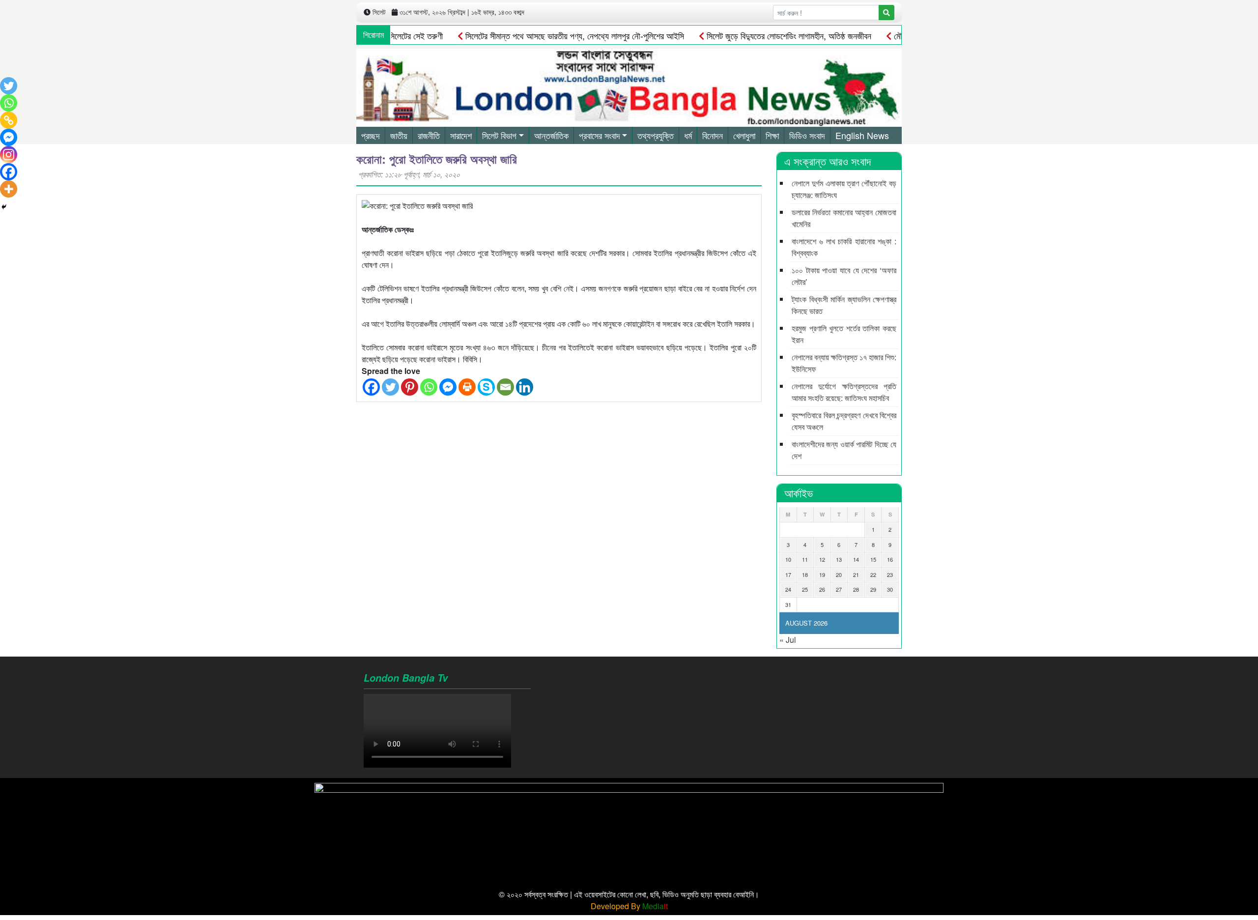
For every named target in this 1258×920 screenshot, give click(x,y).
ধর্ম (688, 135)
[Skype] (486, 387)
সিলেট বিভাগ (499, 135)
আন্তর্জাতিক (551, 135)
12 (822, 559)
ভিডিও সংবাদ (807, 135)
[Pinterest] (409, 387)
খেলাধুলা (744, 135)
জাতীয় (398, 135)
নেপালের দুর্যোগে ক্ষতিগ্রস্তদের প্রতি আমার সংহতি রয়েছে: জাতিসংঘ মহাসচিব (844, 391)
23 (890, 574)
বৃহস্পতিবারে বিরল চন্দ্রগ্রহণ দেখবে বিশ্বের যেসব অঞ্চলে (844, 420)
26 (822, 589)
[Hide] (4, 207)
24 (788, 589)
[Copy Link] (8, 120)
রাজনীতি (429, 135)
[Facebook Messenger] (448, 387)
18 (805, 574)
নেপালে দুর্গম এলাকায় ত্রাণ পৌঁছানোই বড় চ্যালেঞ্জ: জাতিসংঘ (844, 189)
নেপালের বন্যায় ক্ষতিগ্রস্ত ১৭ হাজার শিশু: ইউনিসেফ (844, 362)
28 (856, 589)
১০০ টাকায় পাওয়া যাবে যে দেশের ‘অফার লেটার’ (844, 276)
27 (839, 589)
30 (890, 589)
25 (805, 589)
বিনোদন (712, 135)
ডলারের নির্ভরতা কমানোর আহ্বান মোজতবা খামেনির (844, 218)
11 (805, 559)
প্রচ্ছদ (370, 135)
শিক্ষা (772, 135)
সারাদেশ (461, 135)
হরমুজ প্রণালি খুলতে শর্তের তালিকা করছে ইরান (844, 333)
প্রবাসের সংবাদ (599, 135)
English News (862, 135)
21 (856, 574)
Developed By (629, 906)
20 (839, 574)
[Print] (467, 387)
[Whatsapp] (428, 387)
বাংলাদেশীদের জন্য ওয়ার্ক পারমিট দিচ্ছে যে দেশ (844, 449)
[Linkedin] (524, 387)
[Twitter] (390, 387)
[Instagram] (8, 154)
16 (890, 559)
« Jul (787, 639)
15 (873, 559)
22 (873, 574)
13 (839, 559)
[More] (8, 189)
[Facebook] (371, 387)
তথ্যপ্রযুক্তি (655, 135)
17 (788, 574)
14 (856, 559)
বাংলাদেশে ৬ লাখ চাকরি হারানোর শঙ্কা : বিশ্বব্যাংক (844, 247)
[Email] (505, 387)
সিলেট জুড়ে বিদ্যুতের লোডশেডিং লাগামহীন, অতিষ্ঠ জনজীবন (766, 35)
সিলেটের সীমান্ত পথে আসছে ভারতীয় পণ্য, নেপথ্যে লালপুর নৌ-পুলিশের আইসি (551, 35)
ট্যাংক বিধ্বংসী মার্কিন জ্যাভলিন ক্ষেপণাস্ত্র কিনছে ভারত (844, 304)
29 (873, 589)
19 (822, 574)
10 (788, 559)
